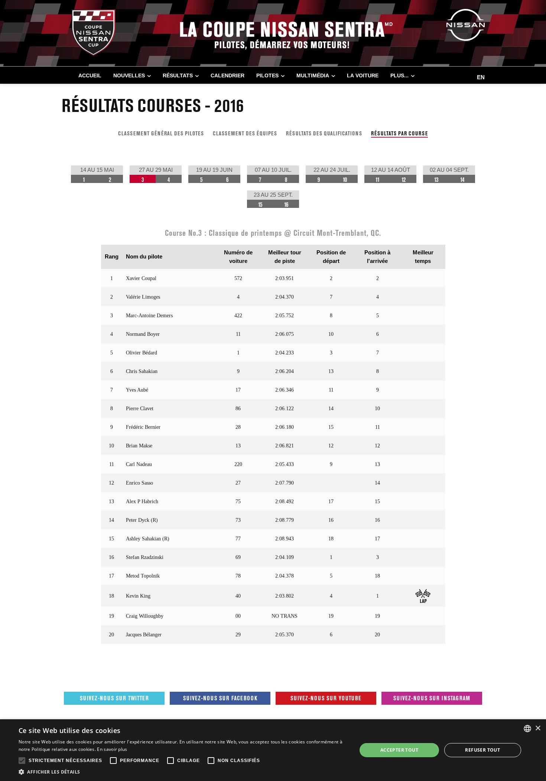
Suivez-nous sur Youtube (325, 698)
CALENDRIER (227, 75)
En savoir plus (112, 749)
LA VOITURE (362, 75)
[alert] (273, 750)
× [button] (537, 728)
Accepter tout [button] (399, 750)
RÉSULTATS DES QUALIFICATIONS (324, 133)
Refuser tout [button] (482, 750)
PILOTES (267, 75)
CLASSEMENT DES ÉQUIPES (245, 133)
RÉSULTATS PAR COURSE (399, 133)
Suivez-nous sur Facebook (220, 698)
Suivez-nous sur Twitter (114, 698)
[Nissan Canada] (465, 24)
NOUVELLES (129, 75)
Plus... (399, 75)
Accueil (89, 75)
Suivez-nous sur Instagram (431, 698)
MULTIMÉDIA (312, 75)
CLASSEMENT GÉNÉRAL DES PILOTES (161, 133)
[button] (183, 771)
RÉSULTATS (178, 75)
